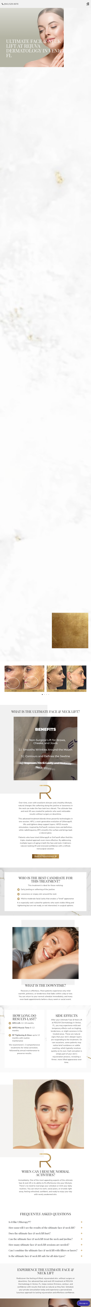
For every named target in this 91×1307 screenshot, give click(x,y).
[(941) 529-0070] (2, 4)
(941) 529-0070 (11, 4)
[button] (42, 694)
